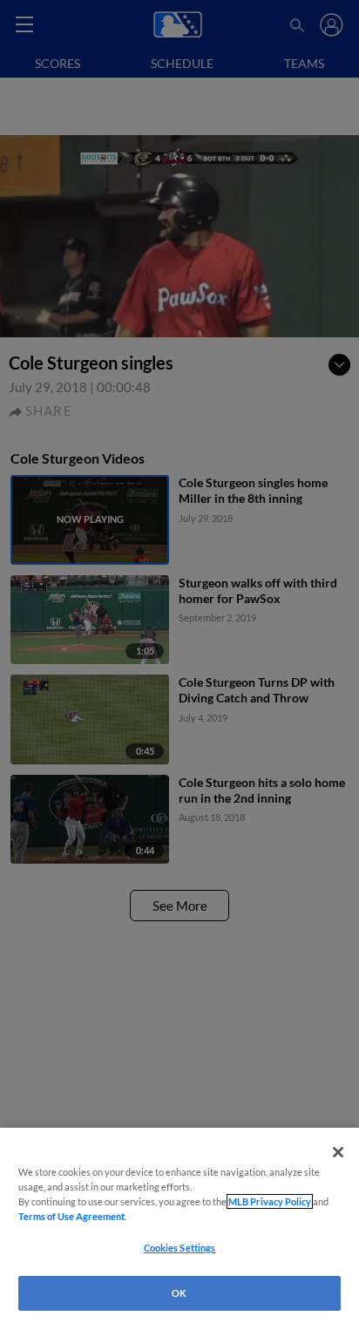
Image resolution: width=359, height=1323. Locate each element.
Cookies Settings (180, 1247)
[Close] (338, 1152)
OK (179, 1293)
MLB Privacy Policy (269, 1201)
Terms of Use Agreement (71, 1216)
